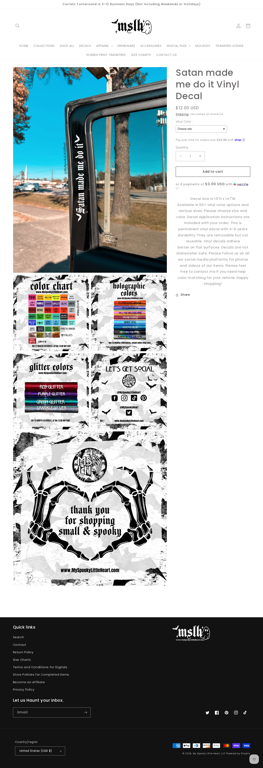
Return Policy (23, 652)
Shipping (182, 114)
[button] (17, 26)
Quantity (182, 147)
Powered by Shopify (238, 753)
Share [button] (185, 295)
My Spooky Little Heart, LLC (209, 753)
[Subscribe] (85, 712)
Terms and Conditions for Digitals (40, 667)
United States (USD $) (36, 751)
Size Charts (22, 660)
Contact (19, 645)
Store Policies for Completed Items (41, 675)
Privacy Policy (24, 690)
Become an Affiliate (29, 682)
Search (18, 637)
